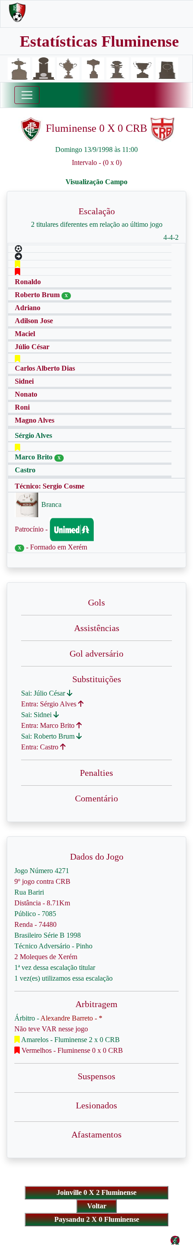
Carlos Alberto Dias (45, 368)
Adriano (27, 308)
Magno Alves (34, 420)
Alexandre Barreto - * (71, 1018)
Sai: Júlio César (44, 693)
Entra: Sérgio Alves (49, 704)
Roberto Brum (38, 295)
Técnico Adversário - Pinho (53, 946)
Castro (25, 470)
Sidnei (24, 381)
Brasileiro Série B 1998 (47, 935)
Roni (22, 407)
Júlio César (32, 346)
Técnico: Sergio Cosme (49, 486)
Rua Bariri (29, 892)
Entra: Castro (40, 747)
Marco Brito (34, 457)
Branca (50, 504)
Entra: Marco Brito (48, 725)
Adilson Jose (34, 320)
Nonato (26, 394)
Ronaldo (28, 282)
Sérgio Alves (33, 435)
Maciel (25, 333)
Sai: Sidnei (37, 714)
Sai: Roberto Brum (48, 736)
